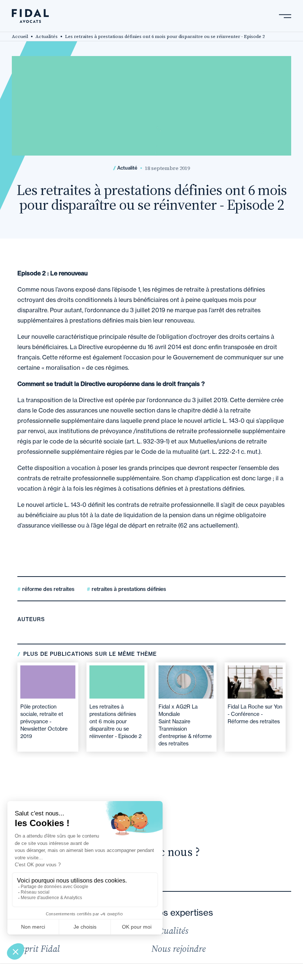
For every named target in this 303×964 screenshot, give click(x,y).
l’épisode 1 (126, 289)
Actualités (46, 36)
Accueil (20, 36)
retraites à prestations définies (128, 589)
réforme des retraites (47, 589)
